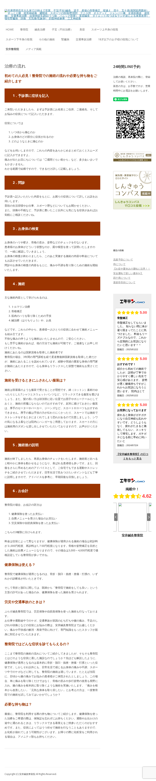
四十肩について (122, 277)
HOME (10, 29)
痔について (119, 264)
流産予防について (123, 259)
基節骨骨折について (124, 282)
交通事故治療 (84, 39)
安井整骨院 (12, 49)
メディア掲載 (33, 49)
